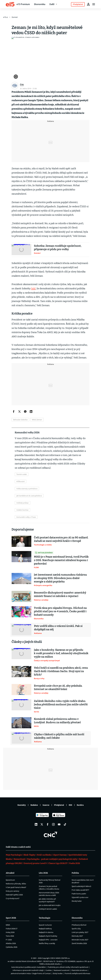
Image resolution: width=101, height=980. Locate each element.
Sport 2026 (11, 918)
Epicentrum (10, 880)
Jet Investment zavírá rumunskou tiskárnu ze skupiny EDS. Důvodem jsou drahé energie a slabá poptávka (60, 578)
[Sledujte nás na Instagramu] (53, 824)
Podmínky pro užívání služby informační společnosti (68, 967)
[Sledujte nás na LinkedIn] (36, 824)
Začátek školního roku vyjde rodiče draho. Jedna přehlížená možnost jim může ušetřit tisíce (61, 704)
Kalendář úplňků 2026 (14, 894)
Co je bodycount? (12, 898)
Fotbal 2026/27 (11, 928)
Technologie (44, 918)
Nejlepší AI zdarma (46, 932)
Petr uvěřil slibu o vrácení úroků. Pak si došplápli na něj (58, 627)
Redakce (34, 805)
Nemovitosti (19, 859)
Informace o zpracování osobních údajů (28, 970)
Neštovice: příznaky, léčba (16, 883)
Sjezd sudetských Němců (81, 886)
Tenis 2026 (10, 936)
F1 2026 (9, 939)
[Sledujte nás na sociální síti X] (42, 824)
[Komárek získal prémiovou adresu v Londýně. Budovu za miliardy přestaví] (21, 722)
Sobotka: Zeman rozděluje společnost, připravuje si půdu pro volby (57, 247)
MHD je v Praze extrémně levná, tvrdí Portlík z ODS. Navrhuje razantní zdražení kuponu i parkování (61, 560)
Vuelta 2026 (74, 863)
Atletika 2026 (11, 943)
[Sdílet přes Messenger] (25, 411)
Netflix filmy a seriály (47, 943)
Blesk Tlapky (29, 855)
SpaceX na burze (45, 925)
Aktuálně (10, 873)
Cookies (49, 970)
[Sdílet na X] (19, 411)
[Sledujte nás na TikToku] (65, 824)
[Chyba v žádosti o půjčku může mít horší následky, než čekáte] (21, 738)
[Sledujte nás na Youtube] (59, 824)
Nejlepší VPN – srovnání (48, 939)
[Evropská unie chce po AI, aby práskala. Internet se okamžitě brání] (21, 689)
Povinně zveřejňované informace (77, 973)
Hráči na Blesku (44, 855)
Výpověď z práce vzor (80, 897)
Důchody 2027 (77, 936)
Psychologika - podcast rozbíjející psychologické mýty (52, 859)
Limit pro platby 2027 (80, 932)
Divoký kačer (77, 901)
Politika (75, 873)
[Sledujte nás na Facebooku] (48, 824)
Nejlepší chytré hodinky (48, 936)
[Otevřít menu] (93, 4)
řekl (33, 288)
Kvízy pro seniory (12, 891)
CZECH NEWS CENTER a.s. (60, 958)
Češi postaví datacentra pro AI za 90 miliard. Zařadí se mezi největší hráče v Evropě (61, 539)
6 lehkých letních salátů (48, 909)
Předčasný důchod (79, 925)
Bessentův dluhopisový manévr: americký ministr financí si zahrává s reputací (60, 594)
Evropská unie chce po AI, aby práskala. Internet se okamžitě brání (58, 687)
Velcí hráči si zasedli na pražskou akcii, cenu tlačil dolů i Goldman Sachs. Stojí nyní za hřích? (61, 671)
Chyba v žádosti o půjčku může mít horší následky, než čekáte (59, 736)
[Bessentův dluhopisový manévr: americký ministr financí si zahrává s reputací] (21, 596)
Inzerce (46, 805)
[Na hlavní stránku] (10, 4)
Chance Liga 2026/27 (57, 863)
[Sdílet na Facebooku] (14, 411)
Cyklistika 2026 (11, 947)
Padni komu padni (79, 893)
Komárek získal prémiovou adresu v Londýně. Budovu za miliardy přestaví (57, 720)
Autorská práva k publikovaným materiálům (28, 967)
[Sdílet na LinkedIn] (31, 411)
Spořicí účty (76, 928)
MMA (8, 925)
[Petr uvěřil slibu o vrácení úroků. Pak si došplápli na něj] (21, 629)
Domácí (15, 17)
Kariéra (80, 805)
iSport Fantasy (60, 855)
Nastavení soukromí (61, 970)
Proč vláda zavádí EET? (80, 890)
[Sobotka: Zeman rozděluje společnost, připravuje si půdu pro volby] (21, 249)
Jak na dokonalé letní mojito (49, 905)
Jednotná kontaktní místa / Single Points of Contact (31, 973)
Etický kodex (58, 973)
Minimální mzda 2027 (80, 939)
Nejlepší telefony (45, 928)
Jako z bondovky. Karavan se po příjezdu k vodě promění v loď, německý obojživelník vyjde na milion (61, 653)
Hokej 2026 (10, 932)
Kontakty (21, 805)
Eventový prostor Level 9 (35, 863)
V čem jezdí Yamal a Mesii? (16, 887)
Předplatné (59, 805)
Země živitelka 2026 (79, 943)
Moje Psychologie (14, 855)
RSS (70, 805)
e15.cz (5, 17)
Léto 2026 (43, 873)
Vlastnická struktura (79, 970)
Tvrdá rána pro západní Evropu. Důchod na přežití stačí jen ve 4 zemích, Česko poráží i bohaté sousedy (60, 611)
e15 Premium (23, 4)
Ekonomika (39, 4)
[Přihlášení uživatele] (88, 4)
